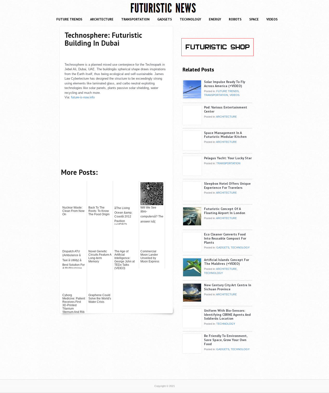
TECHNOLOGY (190, 19)
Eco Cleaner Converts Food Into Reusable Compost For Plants (225, 238)
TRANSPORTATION (135, 19)
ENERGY (215, 19)
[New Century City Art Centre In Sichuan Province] (192, 300)
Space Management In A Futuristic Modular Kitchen (225, 135)
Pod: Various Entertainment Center (225, 109)
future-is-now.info (83, 97)
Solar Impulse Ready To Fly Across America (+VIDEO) (224, 84)
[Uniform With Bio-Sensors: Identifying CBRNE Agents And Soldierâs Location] (192, 326)
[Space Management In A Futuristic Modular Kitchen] (192, 148)
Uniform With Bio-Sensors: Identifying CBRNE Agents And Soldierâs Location (227, 314)
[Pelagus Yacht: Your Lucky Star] (192, 173)
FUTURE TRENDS (69, 19)
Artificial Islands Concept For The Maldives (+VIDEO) (226, 262)
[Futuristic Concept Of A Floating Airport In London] (192, 224)
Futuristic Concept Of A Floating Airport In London (224, 211)
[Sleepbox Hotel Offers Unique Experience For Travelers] (192, 199)
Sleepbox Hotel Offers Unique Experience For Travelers (227, 185)
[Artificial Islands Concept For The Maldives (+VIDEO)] (192, 275)
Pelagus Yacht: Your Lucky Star (228, 158)
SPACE (254, 19)
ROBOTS (235, 19)
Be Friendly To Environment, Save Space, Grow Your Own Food (225, 340)
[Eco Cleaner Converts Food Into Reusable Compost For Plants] (192, 250)
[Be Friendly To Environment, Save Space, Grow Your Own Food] (192, 351)
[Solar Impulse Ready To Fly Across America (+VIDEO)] (192, 97)
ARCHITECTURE (101, 19)
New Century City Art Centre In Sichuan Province (227, 287)
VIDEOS (272, 19)
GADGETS (164, 19)
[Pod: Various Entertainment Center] (192, 123)
